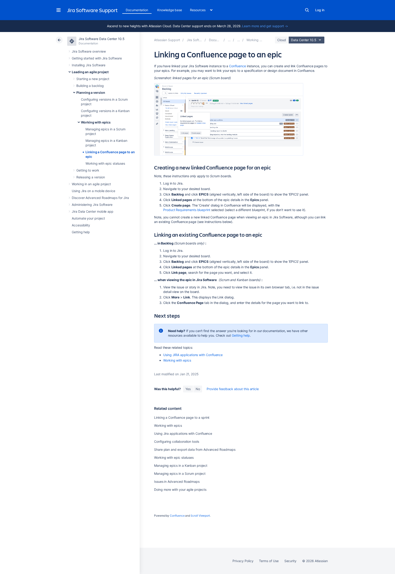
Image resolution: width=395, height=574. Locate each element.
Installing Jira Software (88, 65)
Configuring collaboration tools (176, 441)
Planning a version (90, 92)
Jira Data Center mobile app (92, 211)
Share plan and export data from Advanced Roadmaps (194, 449)
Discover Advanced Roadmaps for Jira (100, 198)
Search (307, 10)
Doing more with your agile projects (180, 489)
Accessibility (81, 225)
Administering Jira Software (92, 205)
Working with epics (96, 122)
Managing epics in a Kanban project (180, 465)
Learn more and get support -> (265, 26)
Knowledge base (169, 10)
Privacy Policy (242, 561)
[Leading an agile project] (229, 40)
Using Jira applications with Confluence (183, 433)
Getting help (81, 232)
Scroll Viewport (200, 515)
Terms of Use (268, 561)
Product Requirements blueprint (186, 210)
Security (290, 561)
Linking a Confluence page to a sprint (181, 417)
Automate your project (88, 218)
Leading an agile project (90, 72)
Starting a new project (92, 79)
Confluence (237, 66)
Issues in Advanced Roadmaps (177, 481)
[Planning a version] (238, 40)
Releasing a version (90, 177)
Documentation (137, 10)
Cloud (281, 40)
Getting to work (87, 170)
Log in (319, 10)
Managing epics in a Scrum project (180, 473)
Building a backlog (90, 86)
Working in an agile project (91, 184)
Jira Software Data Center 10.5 (102, 39)
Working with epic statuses (105, 163)
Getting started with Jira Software (97, 58)
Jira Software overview (89, 51)
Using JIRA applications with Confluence (193, 355)
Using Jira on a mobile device (93, 191)
